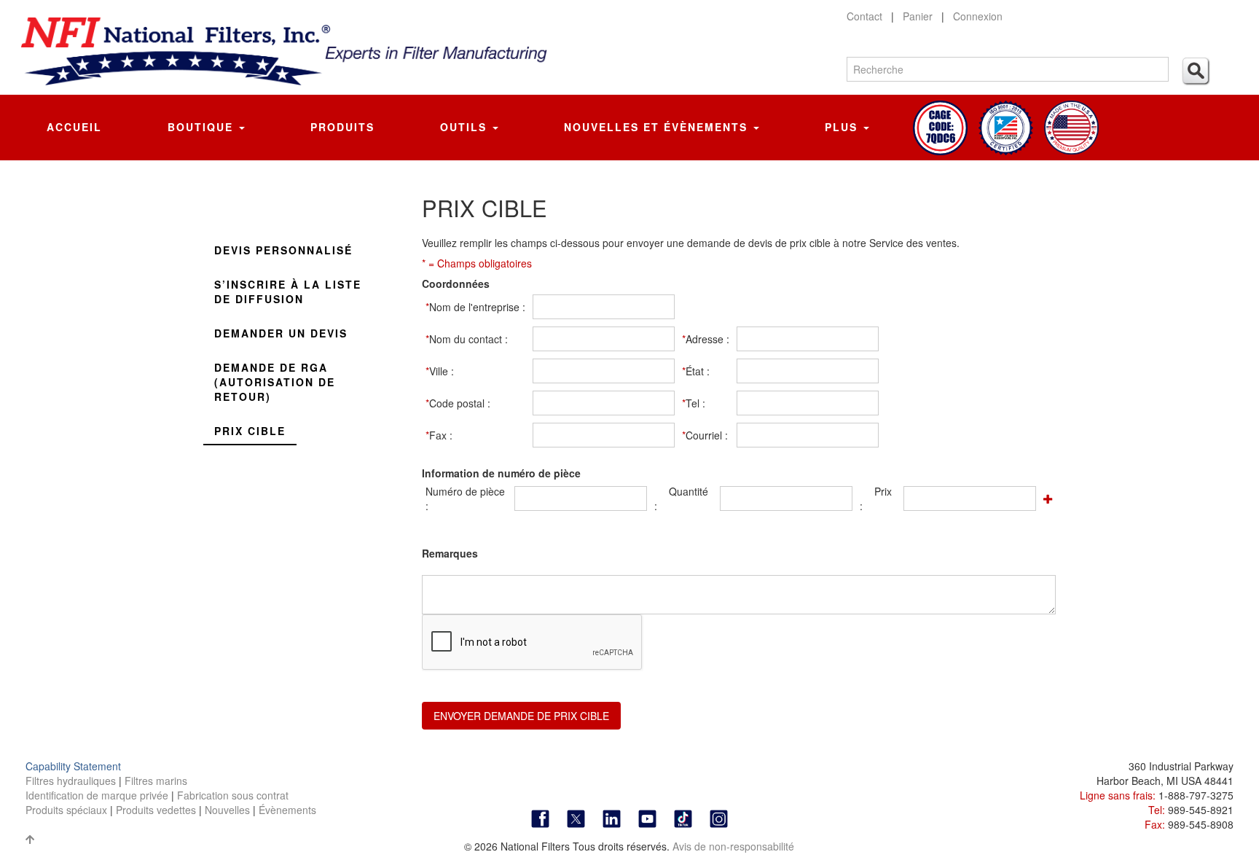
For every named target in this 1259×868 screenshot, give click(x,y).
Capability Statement (73, 766)
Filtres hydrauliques (72, 780)
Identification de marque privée (98, 795)
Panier (918, 16)
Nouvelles (227, 809)
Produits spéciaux (68, 809)
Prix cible (250, 430)
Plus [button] (843, 127)
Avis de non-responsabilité (733, 846)
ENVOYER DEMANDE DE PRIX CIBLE (521, 715)
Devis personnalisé (283, 250)
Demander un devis (281, 333)
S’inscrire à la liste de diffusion (287, 291)
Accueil (74, 127)
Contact (864, 16)
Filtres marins (156, 780)
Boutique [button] (203, 127)
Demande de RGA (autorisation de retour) (274, 382)
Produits (342, 127)
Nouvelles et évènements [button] (658, 127)
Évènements (287, 809)
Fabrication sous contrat (233, 795)
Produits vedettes (157, 809)
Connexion (978, 16)
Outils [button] (465, 127)
